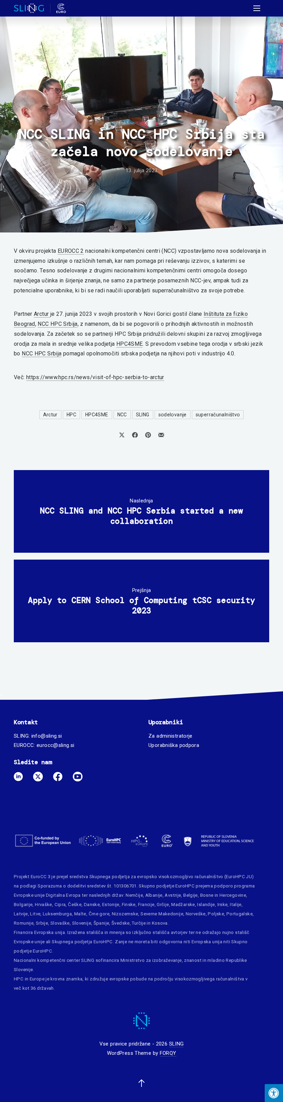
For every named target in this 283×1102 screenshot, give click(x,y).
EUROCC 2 (71, 251)
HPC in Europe (29, 978)
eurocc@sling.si (56, 745)
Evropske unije (29, 895)
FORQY (168, 1053)
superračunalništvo (218, 414)
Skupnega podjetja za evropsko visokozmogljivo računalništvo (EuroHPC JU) (171, 876)
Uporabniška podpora (173, 745)
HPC (71, 414)
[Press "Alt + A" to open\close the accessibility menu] (274, 1093)
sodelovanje (172, 414)
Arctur (42, 314)
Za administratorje (170, 736)
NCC (122, 414)
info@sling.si (46, 736)
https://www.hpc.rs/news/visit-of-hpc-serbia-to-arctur (95, 377)
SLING (142, 414)
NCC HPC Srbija (57, 324)
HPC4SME (129, 344)
